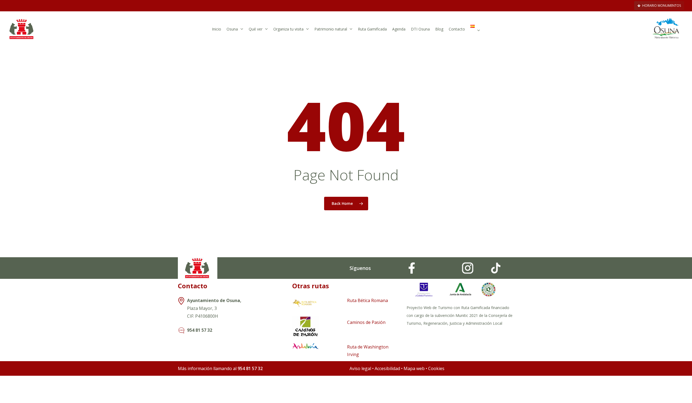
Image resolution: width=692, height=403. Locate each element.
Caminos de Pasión (366, 322)
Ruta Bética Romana (367, 300)
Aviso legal (360, 368)
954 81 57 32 (199, 330)
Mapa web (414, 368)
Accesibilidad (388, 368)
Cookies (436, 368)
